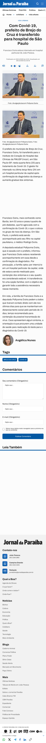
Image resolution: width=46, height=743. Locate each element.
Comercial (6, 707)
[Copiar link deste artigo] (30, 739)
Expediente (6, 703)
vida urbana (33, 15)
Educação (6, 616)
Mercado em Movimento (11, 667)
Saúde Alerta (7, 663)
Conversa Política (9, 652)
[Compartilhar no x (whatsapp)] (9, 739)
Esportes (22, 10)
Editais (5, 688)
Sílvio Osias (6, 660)
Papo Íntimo (7, 671)
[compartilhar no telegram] (15, 739)
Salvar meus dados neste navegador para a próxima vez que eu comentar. (25, 429)
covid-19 (23, 360)
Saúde (4, 631)
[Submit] (37, 4)
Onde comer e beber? (10, 590)
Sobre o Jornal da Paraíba (12, 692)
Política (32, 10)
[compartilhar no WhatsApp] (3, 739)
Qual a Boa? (7, 623)
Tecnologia (6, 634)
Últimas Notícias (9, 10)
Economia (6, 612)
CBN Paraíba (7, 700)
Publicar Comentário (23, 436)
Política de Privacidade (11, 714)
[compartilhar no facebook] (20, 739)
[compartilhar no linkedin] (25, 739)
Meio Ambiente (8, 638)
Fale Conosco (7, 711)
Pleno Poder (7, 656)
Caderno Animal (8, 648)
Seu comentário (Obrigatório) (15, 381)
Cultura (5, 608)
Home (9, 15)
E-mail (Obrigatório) (11, 417)
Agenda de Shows (9, 583)
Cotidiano (6, 627)
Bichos (5, 605)
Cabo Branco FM (9, 696)
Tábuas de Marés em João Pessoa (15, 685)
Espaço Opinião (8, 718)
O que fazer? (7, 587)
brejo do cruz (10, 360)
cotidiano (20, 15)
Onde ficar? (6, 594)
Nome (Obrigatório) (11, 404)
